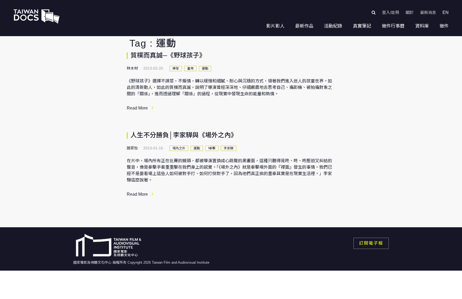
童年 (190, 68)
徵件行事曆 (393, 26)
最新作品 (304, 26)
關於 (410, 12)
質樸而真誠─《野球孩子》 (168, 55)
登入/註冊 (390, 12)
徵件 (444, 26)
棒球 (175, 68)
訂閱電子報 (371, 243)
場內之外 (178, 148)
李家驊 (228, 148)
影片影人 (275, 26)
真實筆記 (362, 26)
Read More (137, 108)
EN (445, 12)
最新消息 (428, 12)
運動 (205, 68)
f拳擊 (211, 148)
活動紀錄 (333, 26)
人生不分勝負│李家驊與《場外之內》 (183, 135)
